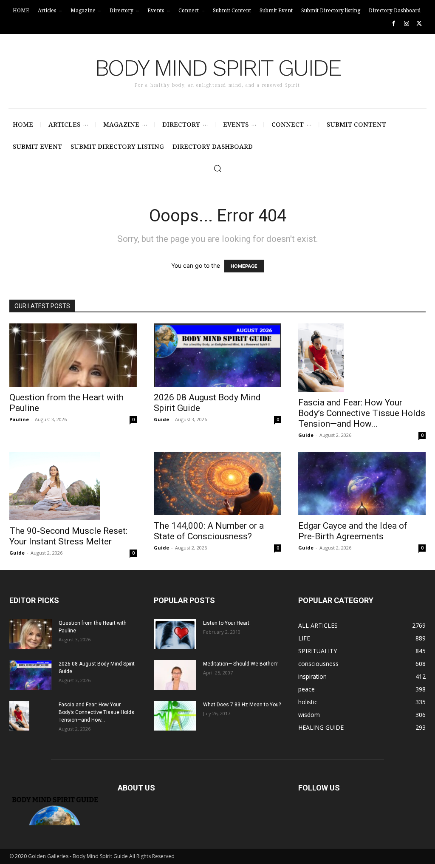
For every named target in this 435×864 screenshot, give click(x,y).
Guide (161, 419)
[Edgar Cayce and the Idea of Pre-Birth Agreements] (362, 483)
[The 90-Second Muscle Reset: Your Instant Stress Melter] (73, 486)
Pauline (19, 419)
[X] (419, 23)
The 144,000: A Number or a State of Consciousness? (209, 531)
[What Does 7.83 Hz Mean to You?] (175, 716)
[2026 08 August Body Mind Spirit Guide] (217, 354)
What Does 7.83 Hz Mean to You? (242, 705)
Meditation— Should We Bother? (240, 664)
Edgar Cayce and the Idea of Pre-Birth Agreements (352, 531)
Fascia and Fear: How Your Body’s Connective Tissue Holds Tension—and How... (361, 413)
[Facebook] (393, 23)
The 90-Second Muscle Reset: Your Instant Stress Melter (68, 536)
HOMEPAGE (244, 266)
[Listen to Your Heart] (175, 634)
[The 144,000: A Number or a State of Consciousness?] (217, 483)
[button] (217, 168)
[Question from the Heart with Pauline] (73, 354)
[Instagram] (406, 23)
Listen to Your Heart (226, 623)
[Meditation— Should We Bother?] (175, 675)
